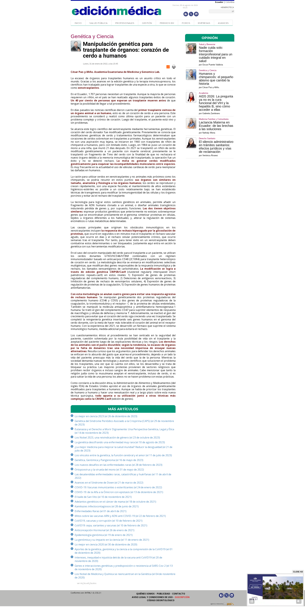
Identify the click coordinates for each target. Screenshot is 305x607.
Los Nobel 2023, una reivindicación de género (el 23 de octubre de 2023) (117, 437)
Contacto (178, 593)
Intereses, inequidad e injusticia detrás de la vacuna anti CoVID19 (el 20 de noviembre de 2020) (118, 559)
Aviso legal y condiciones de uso (152, 597)
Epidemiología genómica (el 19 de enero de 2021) (104, 535)
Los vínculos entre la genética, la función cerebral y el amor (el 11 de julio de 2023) (123, 455)
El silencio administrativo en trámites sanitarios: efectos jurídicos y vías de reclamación (216, 146)
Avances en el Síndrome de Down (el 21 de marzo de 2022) (109, 482)
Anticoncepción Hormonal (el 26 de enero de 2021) (104, 530)
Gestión (147, 23)
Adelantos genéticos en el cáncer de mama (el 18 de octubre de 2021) (115, 501)
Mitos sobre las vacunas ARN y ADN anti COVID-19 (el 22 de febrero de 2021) (120, 516)
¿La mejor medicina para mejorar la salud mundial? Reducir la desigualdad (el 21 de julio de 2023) (123, 448)
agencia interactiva (217, 604)
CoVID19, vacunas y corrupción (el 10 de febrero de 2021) (108, 520)
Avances (223, 23)
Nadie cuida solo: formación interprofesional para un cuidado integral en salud (215, 54)
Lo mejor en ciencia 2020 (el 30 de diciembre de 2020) (106, 544)
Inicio (78, 23)
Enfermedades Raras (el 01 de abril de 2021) (100, 511)
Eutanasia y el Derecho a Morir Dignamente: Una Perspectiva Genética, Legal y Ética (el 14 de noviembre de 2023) (124, 431)
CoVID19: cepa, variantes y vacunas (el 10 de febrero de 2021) (111, 525)
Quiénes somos (145, 593)
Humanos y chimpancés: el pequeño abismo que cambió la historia (216, 78)
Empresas (204, 23)
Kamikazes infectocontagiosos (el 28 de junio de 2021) (107, 506)
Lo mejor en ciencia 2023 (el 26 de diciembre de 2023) (106, 416)
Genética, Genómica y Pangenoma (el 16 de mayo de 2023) (109, 460)
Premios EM (167, 23)
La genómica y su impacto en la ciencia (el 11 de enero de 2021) (112, 539)
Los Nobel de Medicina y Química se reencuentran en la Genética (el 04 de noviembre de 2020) (125, 575)
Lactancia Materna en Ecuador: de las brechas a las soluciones (216, 126)
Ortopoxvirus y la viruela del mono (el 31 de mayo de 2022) (109, 469)
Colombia (229, 2)
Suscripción (182, 597)
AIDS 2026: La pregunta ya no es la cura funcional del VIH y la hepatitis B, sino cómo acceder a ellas (216, 103)
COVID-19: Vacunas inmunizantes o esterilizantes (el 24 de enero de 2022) (118, 487)
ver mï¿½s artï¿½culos (86, 583)
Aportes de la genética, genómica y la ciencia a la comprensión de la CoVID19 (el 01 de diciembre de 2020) (124, 550)
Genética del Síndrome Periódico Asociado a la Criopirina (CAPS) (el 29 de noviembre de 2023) (124, 422)
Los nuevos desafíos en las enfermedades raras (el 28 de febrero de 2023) (118, 465)
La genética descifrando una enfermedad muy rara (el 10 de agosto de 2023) (120, 442)
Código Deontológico (160, 600)
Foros (186, 23)
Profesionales (124, 23)
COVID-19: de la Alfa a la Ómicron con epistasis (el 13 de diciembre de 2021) (119, 492)
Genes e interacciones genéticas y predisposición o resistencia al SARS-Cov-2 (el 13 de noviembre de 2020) (124, 567)
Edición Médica (116, 11)
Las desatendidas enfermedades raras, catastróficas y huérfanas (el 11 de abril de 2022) (123, 476)
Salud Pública (98, 23)
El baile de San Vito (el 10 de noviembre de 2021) (103, 497)
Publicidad (163, 593)
